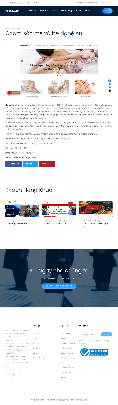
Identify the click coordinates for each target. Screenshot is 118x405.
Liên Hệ (35, 353)
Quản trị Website (67, 353)
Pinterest (47, 164)
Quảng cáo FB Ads (67, 368)
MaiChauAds (81, 400)
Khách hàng (66, 11)
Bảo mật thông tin (39, 358)
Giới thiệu (44, 11)
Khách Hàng (37, 343)
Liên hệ (87, 11)
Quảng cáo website (68, 343)
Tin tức (78, 11)
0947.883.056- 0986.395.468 (86, 2)
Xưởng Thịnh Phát (18, 223)
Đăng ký (106, 334)
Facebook (14, 164)
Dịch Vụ (55, 11)
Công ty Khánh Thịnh (56, 223)
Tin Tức (35, 348)
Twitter (31, 164)
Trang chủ (32, 11)
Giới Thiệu (36, 334)
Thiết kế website (66, 348)
